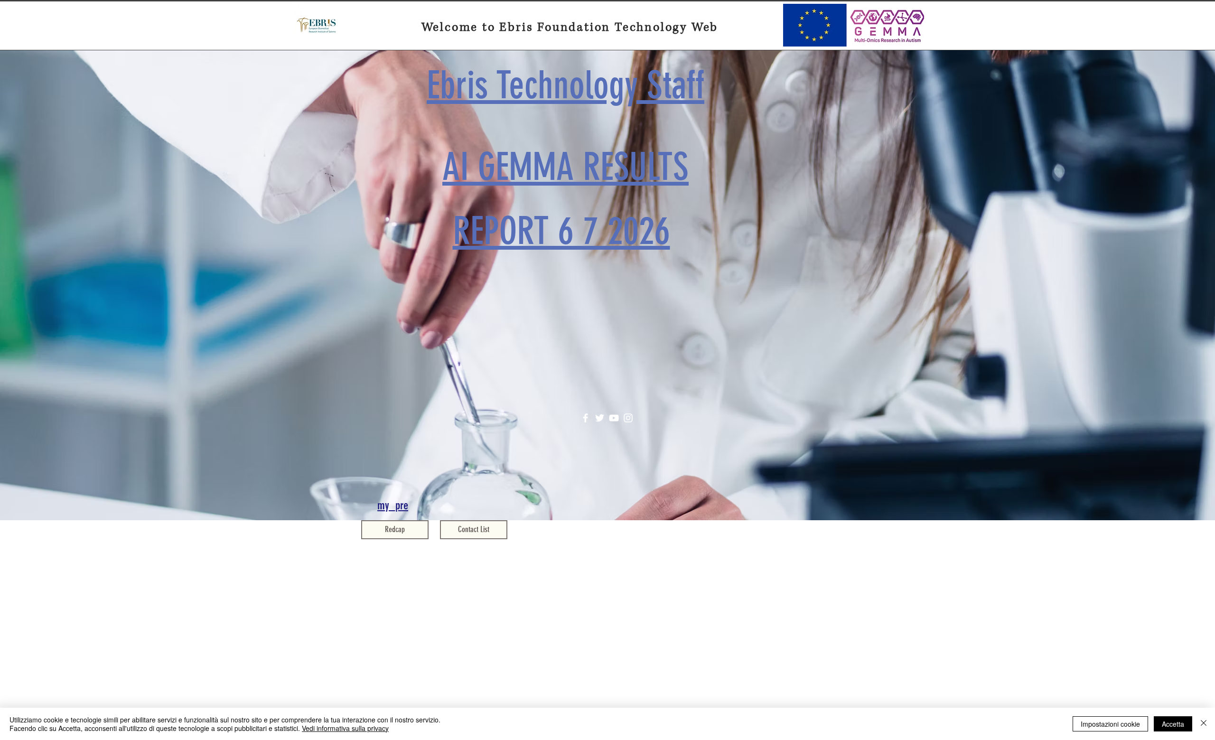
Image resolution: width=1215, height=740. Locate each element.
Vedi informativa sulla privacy (345, 728)
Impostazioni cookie (1110, 724)
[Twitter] (600, 418)
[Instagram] (628, 418)
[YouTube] (614, 418)
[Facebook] (585, 418)
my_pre (392, 505)
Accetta (1173, 724)
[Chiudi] (1203, 723)
